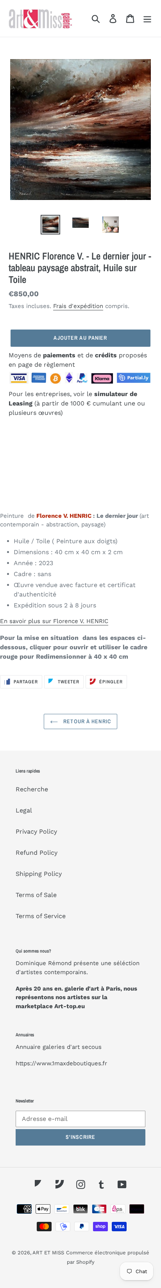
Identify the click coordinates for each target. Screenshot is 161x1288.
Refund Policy (36, 852)
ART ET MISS (48, 1253)
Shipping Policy (39, 873)
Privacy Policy (36, 831)
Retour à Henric (86, 721)
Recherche (32, 789)
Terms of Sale (36, 895)
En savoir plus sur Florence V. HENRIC (54, 621)
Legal (24, 810)
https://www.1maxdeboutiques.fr (61, 1063)
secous (92, 1046)
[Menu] (147, 18)
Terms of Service (41, 916)
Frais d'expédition (78, 306)
